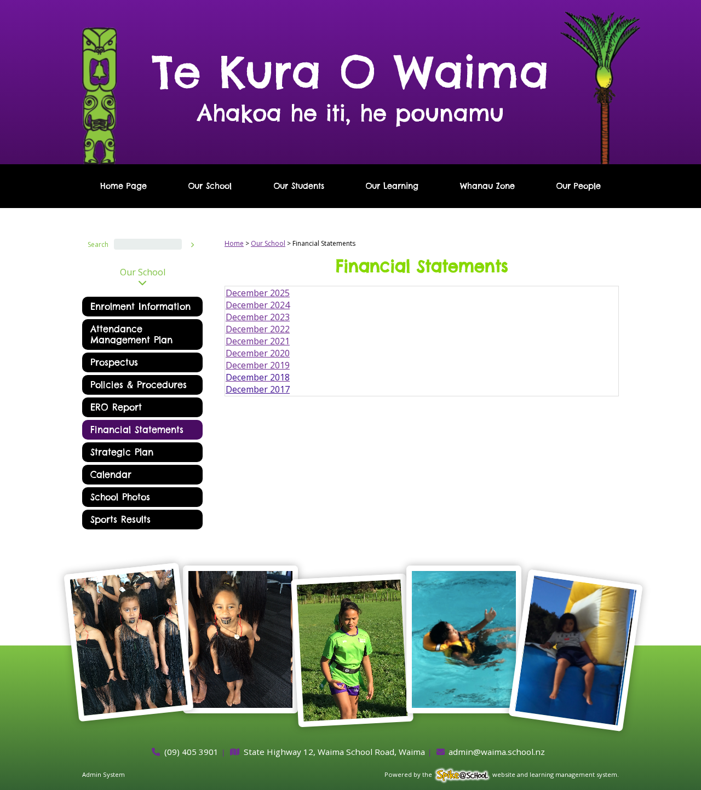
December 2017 (258, 389)
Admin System (103, 774)
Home (234, 243)
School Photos (120, 497)
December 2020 (258, 353)
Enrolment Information (140, 306)
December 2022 (258, 329)
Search (98, 244)
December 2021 (258, 341)
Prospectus (114, 362)
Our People (578, 186)
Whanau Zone (487, 186)
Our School (210, 186)
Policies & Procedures (138, 384)
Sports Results (120, 519)
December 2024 (258, 305)
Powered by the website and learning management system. (501, 774)
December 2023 (258, 317)
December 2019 (258, 365)
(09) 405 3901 (191, 751)
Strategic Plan (121, 452)
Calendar (110, 474)
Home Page (123, 186)
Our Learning (391, 186)
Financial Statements (136, 429)
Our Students (298, 186)
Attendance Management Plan (131, 334)
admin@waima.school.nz (497, 751)
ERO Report (116, 407)
